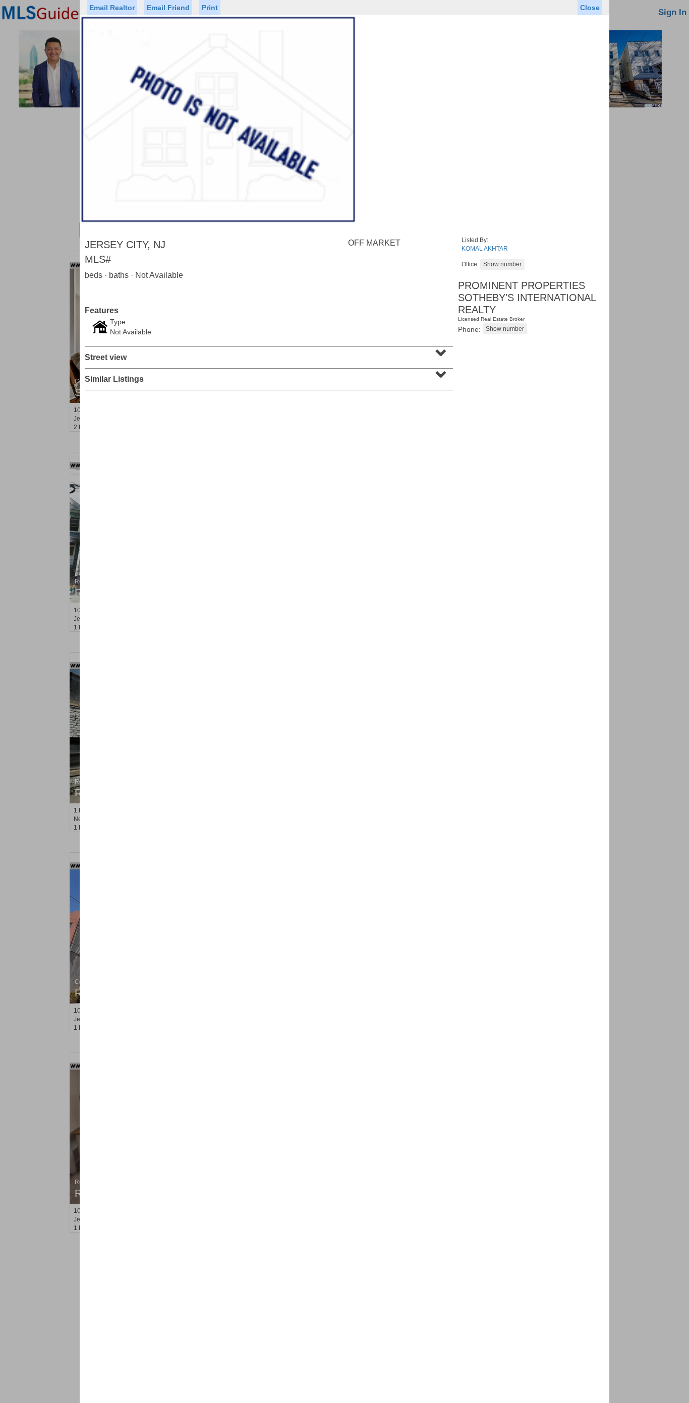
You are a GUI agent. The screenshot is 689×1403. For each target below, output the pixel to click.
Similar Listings (267, 375)
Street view (267, 354)
